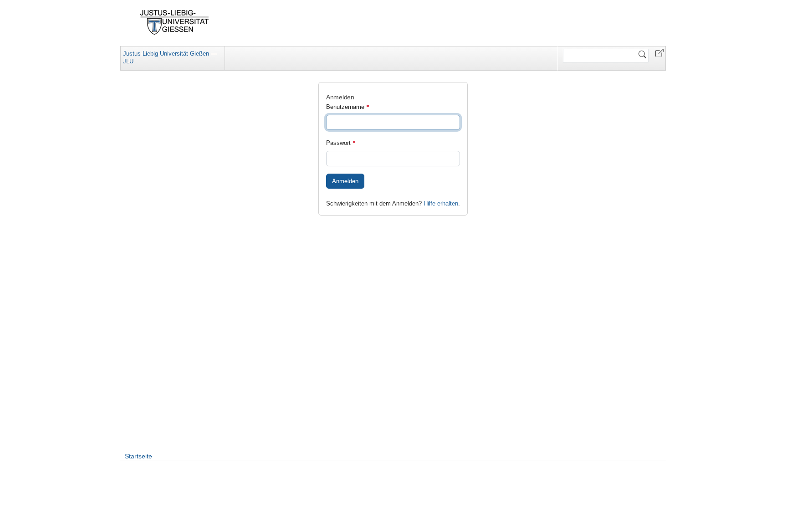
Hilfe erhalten (441, 203)
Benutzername (346, 106)
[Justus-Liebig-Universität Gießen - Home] (174, 22)
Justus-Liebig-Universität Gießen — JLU (170, 57)
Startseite (138, 456)
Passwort (339, 142)
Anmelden (345, 181)
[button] (659, 52)
